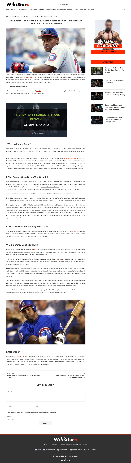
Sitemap (54, 445)
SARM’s (41, 9)
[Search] (124, 10)
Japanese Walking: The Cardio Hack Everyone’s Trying (114, 70)
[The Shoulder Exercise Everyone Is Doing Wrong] (97, 96)
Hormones (33, 9)
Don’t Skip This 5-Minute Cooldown (114, 81)
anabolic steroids (31, 77)
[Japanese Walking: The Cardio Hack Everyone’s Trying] (97, 71)
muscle (58, 259)
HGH (34, 249)
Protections (23, 9)
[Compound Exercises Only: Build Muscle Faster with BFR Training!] (97, 108)
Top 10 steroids (11, 9)
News (76, 9)
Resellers (83, 9)
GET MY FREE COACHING (108, 52)
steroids (38, 91)
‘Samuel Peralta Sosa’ (69, 158)
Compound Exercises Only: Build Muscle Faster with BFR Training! (115, 107)
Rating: (9, 416)
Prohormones (51, 9)
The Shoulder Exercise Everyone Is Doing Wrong (115, 94)
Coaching (91, 9)
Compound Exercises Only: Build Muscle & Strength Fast (113, 119)
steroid (74, 231)
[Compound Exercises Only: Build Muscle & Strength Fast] (97, 120)
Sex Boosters (61, 9)
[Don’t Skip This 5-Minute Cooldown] (97, 83)
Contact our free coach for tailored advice (73, 445)
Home (7, 16)
